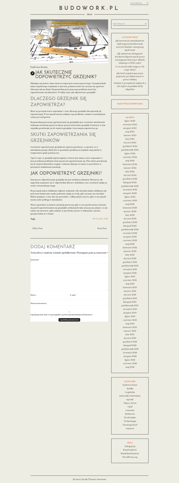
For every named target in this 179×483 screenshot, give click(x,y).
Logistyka (130, 392)
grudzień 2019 (130, 298)
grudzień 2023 (130, 179)
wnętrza (130, 428)
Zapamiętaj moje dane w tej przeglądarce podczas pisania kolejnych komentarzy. (61, 315)
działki (130, 388)
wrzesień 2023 (130, 189)
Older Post (37, 228)
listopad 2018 (129, 345)
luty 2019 (129, 334)
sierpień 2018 (130, 356)
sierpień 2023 (130, 193)
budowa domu (38, 67)
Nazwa (33, 295)
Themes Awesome (97, 479)
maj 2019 (129, 323)
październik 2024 (129, 150)
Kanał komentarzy (130, 453)
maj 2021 (130, 284)
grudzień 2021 (130, 262)
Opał (130, 406)
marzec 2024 (130, 168)
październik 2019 (129, 305)
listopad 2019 (129, 302)
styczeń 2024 (130, 175)
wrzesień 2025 (130, 124)
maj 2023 (129, 204)
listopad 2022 (130, 226)
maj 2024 (129, 160)
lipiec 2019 (130, 316)
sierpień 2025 (130, 128)
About (89, 14)
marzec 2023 (130, 211)
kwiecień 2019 (130, 327)
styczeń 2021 (130, 295)
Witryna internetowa (38, 303)
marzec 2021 (130, 291)
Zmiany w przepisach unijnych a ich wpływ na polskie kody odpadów (130, 86)
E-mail (73, 295)
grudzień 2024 (130, 146)
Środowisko (130, 417)
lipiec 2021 (130, 276)
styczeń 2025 (130, 142)
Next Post (102, 228)
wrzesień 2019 (130, 309)
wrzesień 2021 (130, 269)
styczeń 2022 (130, 258)
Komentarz (34, 261)
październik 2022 (129, 229)
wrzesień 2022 (130, 233)
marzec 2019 (130, 331)
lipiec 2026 (130, 121)
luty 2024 (129, 171)
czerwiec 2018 (130, 363)
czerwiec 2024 (130, 157)
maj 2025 (129, 132)
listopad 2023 (130, 182)
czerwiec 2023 (130, 200)
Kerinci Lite (79, 479)
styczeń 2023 (130, 218)
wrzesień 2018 (130, 352)
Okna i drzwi (129, 403)
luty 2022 (129, 255)
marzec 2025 (130, 135)
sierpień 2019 (130, 313)
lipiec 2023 (130, 197)
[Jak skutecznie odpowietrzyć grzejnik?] (69, 41)
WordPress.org (129, 457)
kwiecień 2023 (130, 208)
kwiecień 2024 (130, 164)
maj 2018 (130, 367)
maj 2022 (129, 244)
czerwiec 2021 (130, 280)
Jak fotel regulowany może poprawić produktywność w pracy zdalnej (130, 76)
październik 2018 (130, 349)
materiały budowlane (130, 396)
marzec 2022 (130, 251)
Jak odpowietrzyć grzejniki (65, 173)
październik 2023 (129, 186)
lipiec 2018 (130, 360)
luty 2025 (129, 139)
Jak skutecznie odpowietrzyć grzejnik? (65, 74)
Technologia (130, 421)
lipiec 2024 (130, 153)
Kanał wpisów (130, 450)
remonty (130, 410)
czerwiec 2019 (130, 320)
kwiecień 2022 (130, 247)
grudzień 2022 (130, 222)
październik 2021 (130, 266)
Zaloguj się (130, 446)
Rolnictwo (130, 414)
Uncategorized (130, 425)
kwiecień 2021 (130, 287)
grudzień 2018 (130, 342)
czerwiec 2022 (130, 240)
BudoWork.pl (89, 8)
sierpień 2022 (130, 237)
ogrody (130, 399)
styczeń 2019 (130, 338)
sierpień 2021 (130, 273)
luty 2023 (129, 215)
